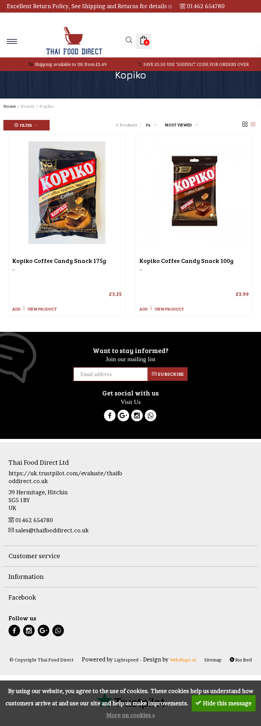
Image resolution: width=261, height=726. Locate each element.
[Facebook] (110, 416)
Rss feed (243, 659)
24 (148, 124)
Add (16, 309)
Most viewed (178, 124)
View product (42, 309)
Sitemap (213, 659)
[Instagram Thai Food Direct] (137, 416)
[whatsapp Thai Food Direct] (150, 416)
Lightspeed (126, 659)
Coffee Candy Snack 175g (59, 260)
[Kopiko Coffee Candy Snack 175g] (67, 193)
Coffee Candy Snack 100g (186, 260)
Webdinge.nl (183, 659)
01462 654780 (206, 6)
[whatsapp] (58, 631)
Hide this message (227, 703)
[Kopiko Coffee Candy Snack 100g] (194, 193)
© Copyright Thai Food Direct (42, 659)
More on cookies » (130, 715)
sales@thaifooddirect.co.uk (52, 530)
